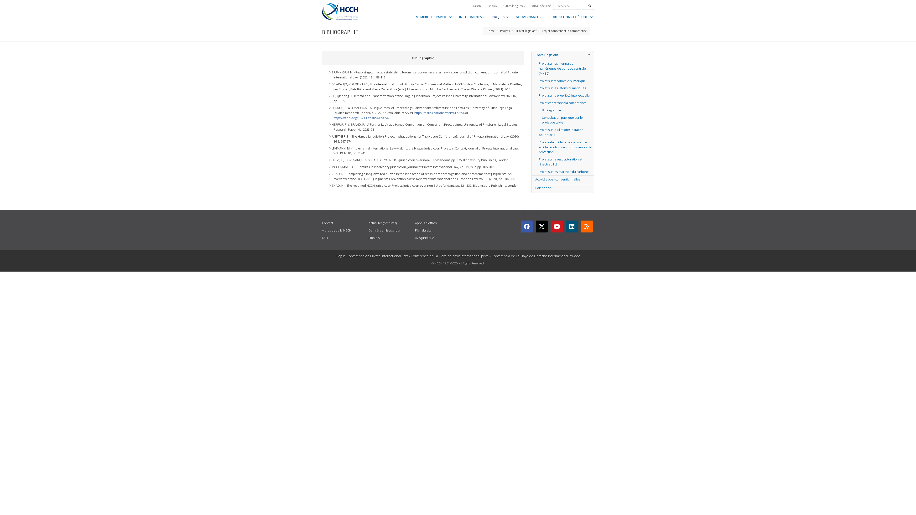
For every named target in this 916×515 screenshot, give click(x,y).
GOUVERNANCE (528, 17)
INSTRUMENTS (471, 17)
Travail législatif (525, 31)
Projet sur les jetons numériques (562, 88)
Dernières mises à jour (385, 230)
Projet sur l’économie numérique (562, 81)
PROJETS (499, 17)
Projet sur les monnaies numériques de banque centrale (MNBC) (562, 68)
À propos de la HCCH (336, 230)
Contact (327, 223)
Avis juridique (424, 238)
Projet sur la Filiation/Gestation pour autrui (561, 132)
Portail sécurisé (541, 6)
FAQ (325, 238)
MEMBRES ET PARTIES (432, 17)
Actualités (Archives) (383, 223)
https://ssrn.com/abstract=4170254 (439, 113)
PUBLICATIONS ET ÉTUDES (570, 17)
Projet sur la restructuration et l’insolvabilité (560, 161)
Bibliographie (551, 110)
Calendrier (543, 188)
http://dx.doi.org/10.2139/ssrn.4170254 (361, 118)
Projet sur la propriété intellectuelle (564, 95)
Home (491, 31)
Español (492, 6)
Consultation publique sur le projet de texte (562, 120)
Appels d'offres (426, 223)
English (476, 6)
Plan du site (423, 230)
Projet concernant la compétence (564, 31)
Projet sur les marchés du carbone (564, 172)
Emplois (374, 238)
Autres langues (513, 6)
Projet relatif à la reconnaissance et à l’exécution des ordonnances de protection (565, 147)
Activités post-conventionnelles (557, 179)
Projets (505, 31)
